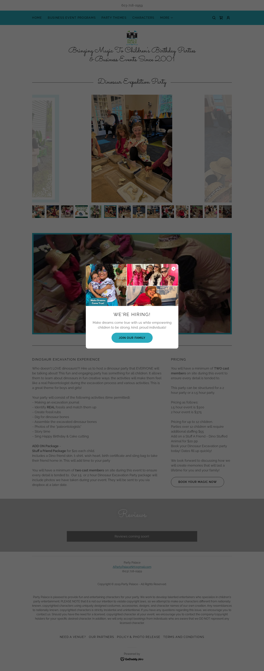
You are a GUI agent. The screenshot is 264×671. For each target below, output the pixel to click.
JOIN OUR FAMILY (132, 338)
